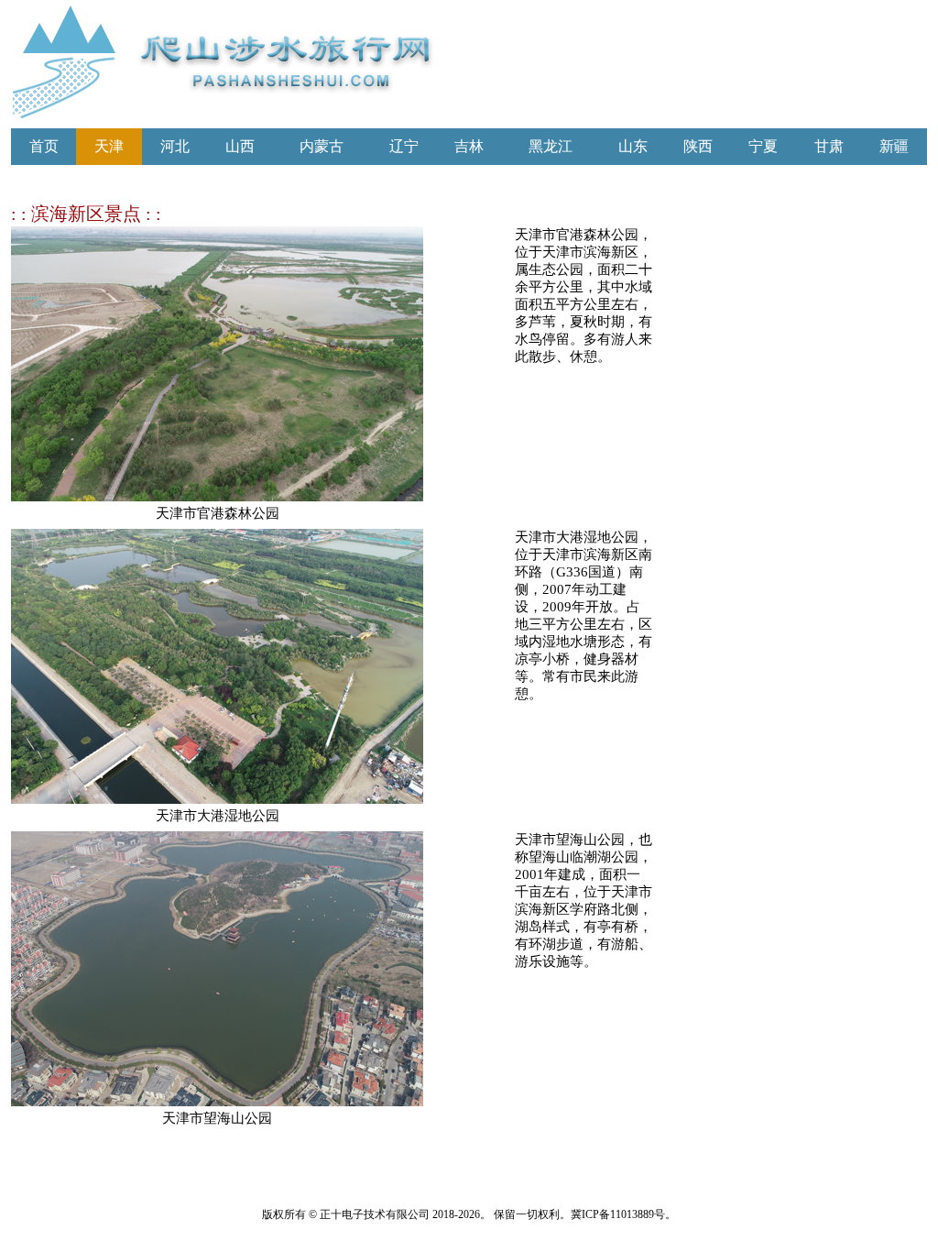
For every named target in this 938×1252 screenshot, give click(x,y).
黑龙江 (551, 146)
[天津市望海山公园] (217, 1101)
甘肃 (829, 146)
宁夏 (763, 146)
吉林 (469, 146)
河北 (175, 146)
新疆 (894, 146)
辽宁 (404, 146)
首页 (44, 146)
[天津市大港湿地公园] (217, 799)
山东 (633, 146)
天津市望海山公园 (217, 1118)
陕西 (698, 146)
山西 (240, 146)
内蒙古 (322, 146)
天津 (109, 146)
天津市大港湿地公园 (217, 815)
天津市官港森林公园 (217, 513)
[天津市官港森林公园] (217, 496)
